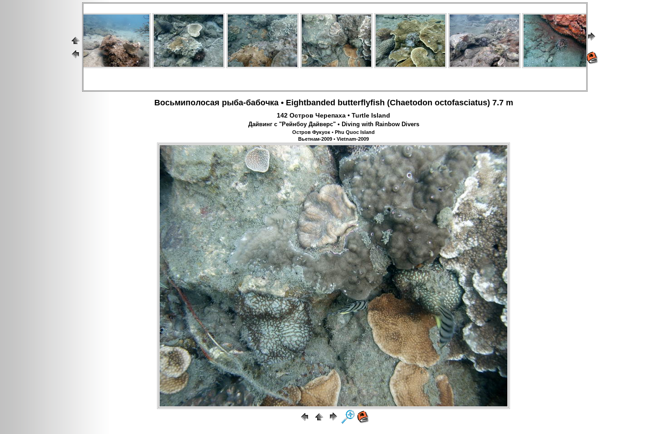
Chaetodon (411, 102)
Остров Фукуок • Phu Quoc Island (333, 132)
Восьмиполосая (187, 102)
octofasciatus (461, 102)
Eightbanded (310, 102)
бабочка (262, 102)
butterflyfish (361, 102)
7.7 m (502, 102)
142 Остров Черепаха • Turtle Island (333, 115)
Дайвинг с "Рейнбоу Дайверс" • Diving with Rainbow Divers (333, 124)
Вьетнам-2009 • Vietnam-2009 (333, 139)
